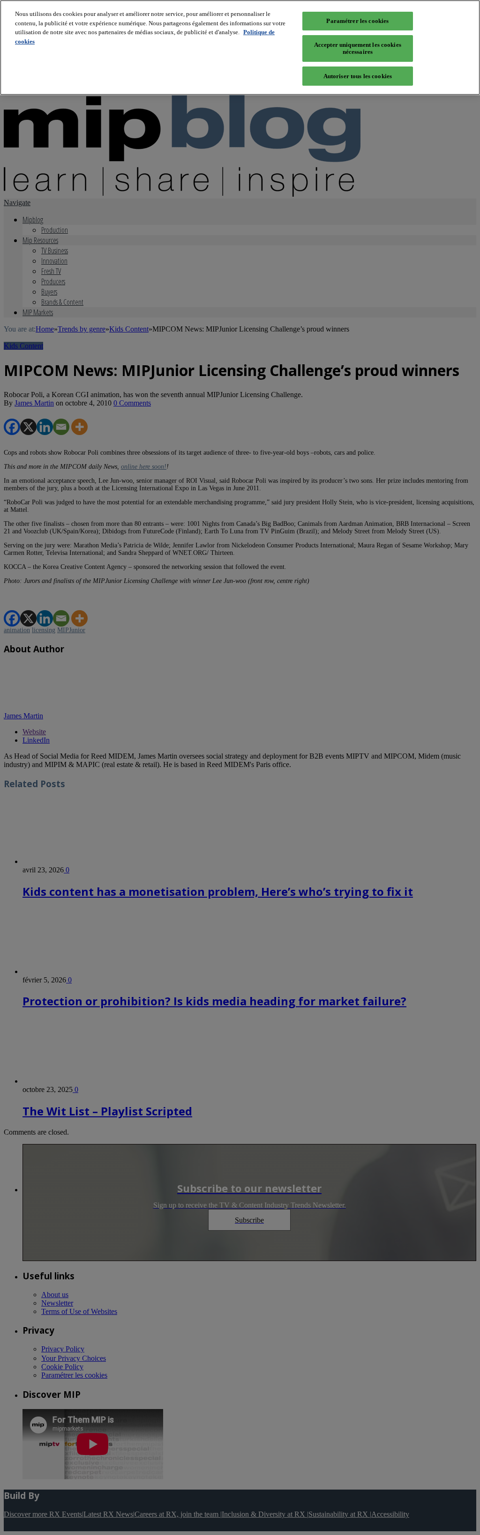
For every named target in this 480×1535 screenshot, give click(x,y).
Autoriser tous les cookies (357, 76)
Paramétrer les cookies (357, 20)
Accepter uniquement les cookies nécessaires (357, 48)
